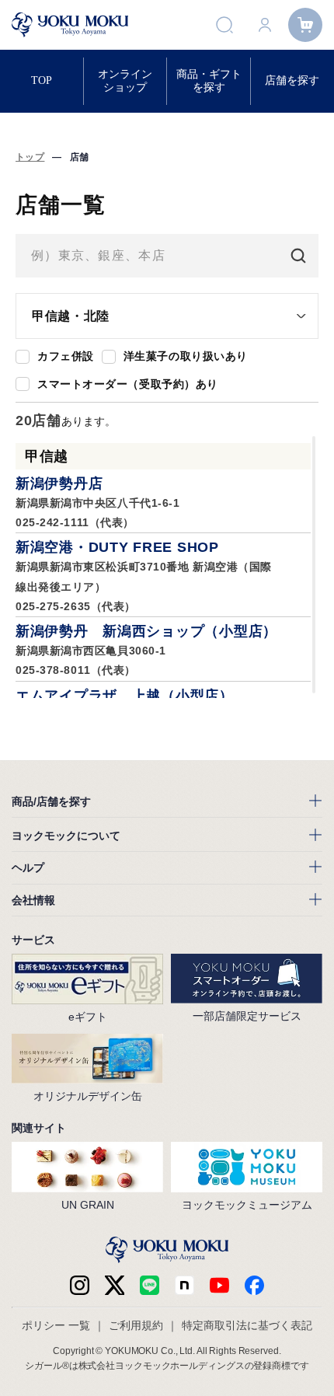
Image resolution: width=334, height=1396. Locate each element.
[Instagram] (79, 1285)
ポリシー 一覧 (56, 1325)
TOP (41, 80)
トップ (30, 157)
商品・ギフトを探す (209, 80)
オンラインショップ (125, 80)
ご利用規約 (136, 1325)
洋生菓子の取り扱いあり (186, 356)
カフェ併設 (65, 356)
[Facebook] (184, 1285)
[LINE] (149, 1285)
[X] (114, 1285)
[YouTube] (219, 1285)
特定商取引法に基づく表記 (247, 1325)
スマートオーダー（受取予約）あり (127, 384)
